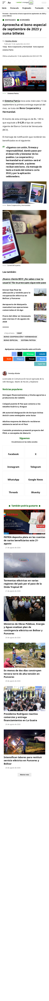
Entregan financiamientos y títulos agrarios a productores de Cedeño (24, 396)
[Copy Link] (40, 61)
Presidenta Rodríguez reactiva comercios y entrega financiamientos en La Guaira (21, 717)
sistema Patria (8, 50)
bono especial (38, 47)
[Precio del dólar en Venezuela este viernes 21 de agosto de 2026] (40, 318)
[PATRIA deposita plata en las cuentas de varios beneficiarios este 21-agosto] (24, 521)
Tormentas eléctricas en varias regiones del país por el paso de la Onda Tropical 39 (23, 583)
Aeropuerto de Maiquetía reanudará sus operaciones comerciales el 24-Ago (15, 307)
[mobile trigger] (5, 3)
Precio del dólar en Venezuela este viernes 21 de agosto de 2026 (17, 319)
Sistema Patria (12, 100)
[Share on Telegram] (31, 61)
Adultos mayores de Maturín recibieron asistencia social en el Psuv (21, 423)
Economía (25, 20)
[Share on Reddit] (26, 61)
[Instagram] (13, 464)
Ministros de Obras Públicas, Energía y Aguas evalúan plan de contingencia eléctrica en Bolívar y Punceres (24, 628)
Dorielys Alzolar (11, 41)
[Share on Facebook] (7, 61)
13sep (5, 47)
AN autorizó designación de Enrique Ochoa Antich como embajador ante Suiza (23, 414)
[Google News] (36, 477)
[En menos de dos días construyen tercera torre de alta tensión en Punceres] (24, 655)
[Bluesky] (36, 490)
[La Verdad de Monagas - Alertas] (24, 3)
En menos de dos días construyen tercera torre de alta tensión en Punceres (22, 673)
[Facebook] (13, 452)
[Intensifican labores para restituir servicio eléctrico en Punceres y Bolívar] (24, 741)
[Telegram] (36, 464)
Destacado (10, 20)
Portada (5, 14)
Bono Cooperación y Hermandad (20, 47)
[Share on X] (12, 61)
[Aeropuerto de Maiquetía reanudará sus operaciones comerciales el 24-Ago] (40, 306)
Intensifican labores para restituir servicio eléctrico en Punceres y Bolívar (23, 760)
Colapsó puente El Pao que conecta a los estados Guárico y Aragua (21, 405)
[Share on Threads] (35, 61)
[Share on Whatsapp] (17, 61)
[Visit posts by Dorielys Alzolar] (5, 373)
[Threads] (13, 490)
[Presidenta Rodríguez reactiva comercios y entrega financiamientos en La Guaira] (24, 698)
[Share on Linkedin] (21, 61)
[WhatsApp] (13, 477)
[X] (45, 373)
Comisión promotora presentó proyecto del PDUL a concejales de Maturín (23, 431)
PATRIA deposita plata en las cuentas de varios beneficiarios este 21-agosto (24, 540)
